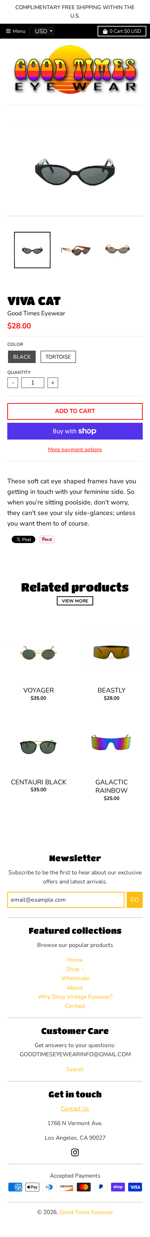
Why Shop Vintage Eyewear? (75, 997)
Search (75, 1069)
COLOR (15, 344)
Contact (75, 1006)
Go (134, 900)
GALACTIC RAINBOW (111, 786)
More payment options (75, 449)
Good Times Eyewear (36, 313)
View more (75, 601)
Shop (72, 969)
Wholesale (75, 978)
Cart (125, 31)
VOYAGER (38, 690)
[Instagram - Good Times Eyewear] (75, 1152)
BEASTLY (112, 690)
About (75, 988)
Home (75, 960)
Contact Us (75, 1109)
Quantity (19, 372)
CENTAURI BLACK (38, 782)
